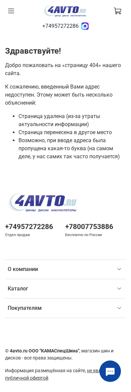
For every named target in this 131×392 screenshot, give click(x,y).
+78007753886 (89, 227)
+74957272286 (60, 26)
